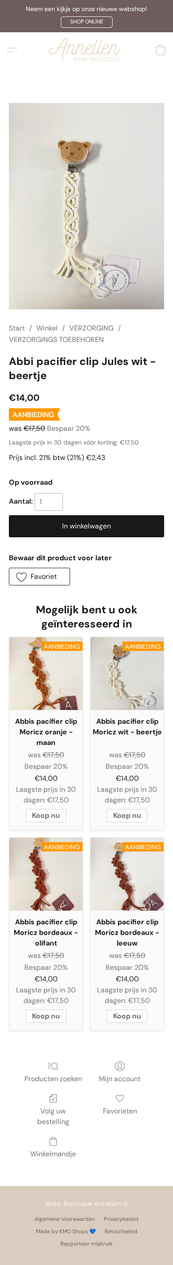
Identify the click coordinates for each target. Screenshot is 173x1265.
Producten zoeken (53, 1078)
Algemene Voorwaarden (65, 1219)
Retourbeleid (121, 1231)
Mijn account (120, 1078)
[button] (87, 22)
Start (17, 328)
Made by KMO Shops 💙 (66, 1231)
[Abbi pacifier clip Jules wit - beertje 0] (86, 206)
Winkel (47, 328)
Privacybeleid (121, 1219)
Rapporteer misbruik (86, 1243)
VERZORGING (91, 328)
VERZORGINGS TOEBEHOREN (56, 339)
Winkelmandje (53, 1154)
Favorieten (120, 1111)
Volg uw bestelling (53, 1116)
